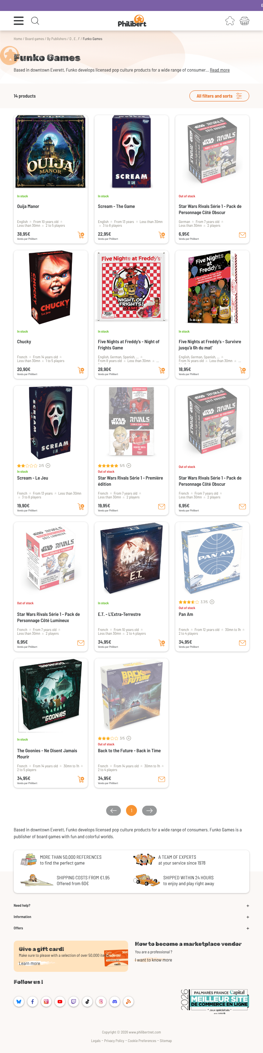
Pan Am (186, 614)
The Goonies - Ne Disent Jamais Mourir (47, 753)
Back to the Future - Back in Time (129, 750)
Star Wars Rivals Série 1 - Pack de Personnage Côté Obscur (210, 209)
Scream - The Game (116, 206)
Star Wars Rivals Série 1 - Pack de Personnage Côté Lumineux (48, 617)
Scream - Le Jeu (32, 478)
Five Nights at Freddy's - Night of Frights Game (129, 344)
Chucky (24, 341)
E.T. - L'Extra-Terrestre (119, 614)
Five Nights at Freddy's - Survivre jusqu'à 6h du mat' (210, 344)
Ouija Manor (28, 206)
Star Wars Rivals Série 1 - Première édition (130, 481)
